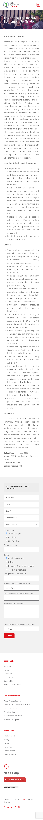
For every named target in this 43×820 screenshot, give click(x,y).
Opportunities (9, 677)
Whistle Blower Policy (12, 685)
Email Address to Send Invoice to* (19, 594)
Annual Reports (10, 736)
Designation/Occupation (15, 574)
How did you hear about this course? (20, 625)
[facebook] (4, 807)
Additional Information (13, 604)
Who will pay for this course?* (17, 584)
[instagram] (19, 807)
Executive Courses (11, 712)
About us (7, 666)
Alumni (6, 670)
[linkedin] (8, 807)
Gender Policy (9, 674)
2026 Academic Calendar (13, 716)
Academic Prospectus (12, 720)
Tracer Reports (9, 751)
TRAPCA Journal (10, 754)
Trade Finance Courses (12, 701)
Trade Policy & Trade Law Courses (17, 705)
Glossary (7, 743)
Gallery (6, 740)
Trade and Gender (11, 708)
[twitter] (12, 807)
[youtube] (15, 807)
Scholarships (8, 681)
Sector (7, 555)
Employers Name (11, 545)
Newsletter (8, 747)
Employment (9, 530)
